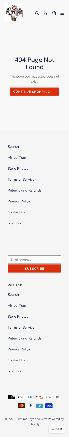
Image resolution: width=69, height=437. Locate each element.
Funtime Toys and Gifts (31, 419)
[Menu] (62, 12)
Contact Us (16, 212)
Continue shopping (31, 91)
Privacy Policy (19, 201)
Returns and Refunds (25, 190)
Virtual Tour (17, 157)
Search (13, 146)
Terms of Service (21, 179)
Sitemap (14, 223)
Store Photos (18, 168)
